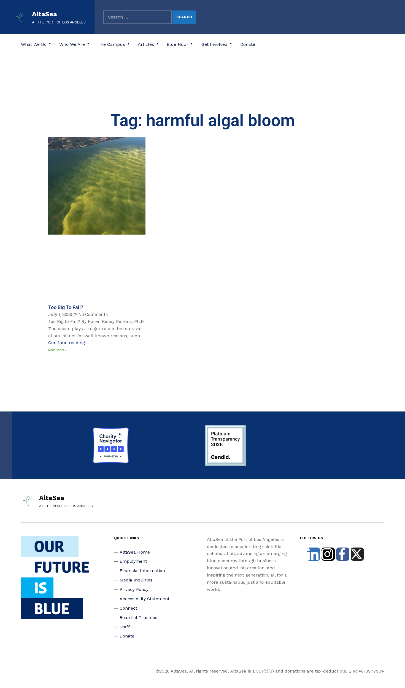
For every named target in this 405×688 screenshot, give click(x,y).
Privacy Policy (134, 589)
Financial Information (142, 570)
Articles (146, 44)
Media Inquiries (136, 580)
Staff (125, 626)
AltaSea (44, 14)
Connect (128, 608)
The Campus (111, 44)
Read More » (57, 350)
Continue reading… (68, 342)
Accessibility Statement (144, 598)
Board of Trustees (138, 617)
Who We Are (72, 44)
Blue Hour (177, 44)
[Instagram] (328, 554)
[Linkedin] (313, 554)
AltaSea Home (135, 552)
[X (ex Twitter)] (357, 554)
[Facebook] (342, 554)
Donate (247, 44)
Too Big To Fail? (65, 307)
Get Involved (214, 44)
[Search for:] (137, 17)
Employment (133, 561)
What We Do (34, 44)
